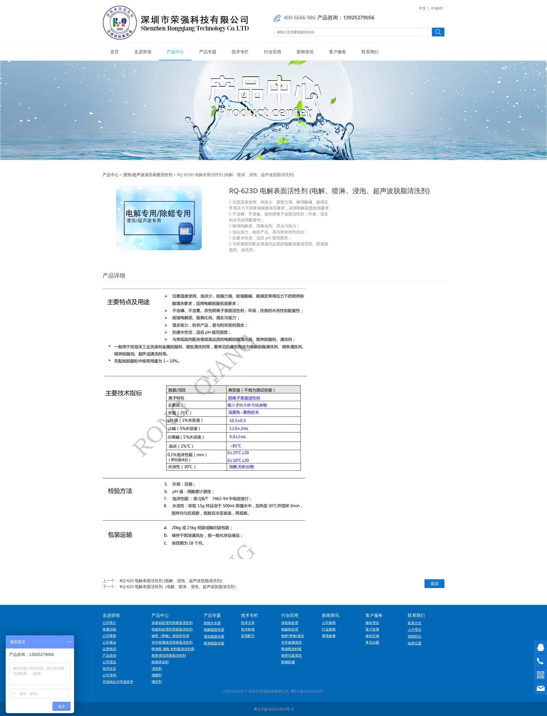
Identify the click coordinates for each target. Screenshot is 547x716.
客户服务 (337, 51)
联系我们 (370, 51)
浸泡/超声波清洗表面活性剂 (147, 174)
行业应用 (272, 51)
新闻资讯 (305, 51)
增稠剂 (157, 675)
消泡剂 (157, 669)
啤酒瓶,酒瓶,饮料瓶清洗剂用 (173, 649)
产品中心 (175, 51)
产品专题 (207, 51)
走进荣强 (142, 51)
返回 (434, 583)
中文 (422, 8)
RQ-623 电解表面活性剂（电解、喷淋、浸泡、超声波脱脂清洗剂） (179, 586)
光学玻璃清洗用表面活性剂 (172, 642)
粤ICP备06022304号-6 (274, 709)
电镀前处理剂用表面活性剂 (172, 629)
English (437, 8)
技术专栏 (240, 51)
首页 (114, 51)
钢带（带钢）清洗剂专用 (170, 636)
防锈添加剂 (160, 662)
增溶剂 (157, 682)
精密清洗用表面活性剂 (169, 656)
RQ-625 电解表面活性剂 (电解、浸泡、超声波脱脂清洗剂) (171, 580)
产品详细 (114, 275)
